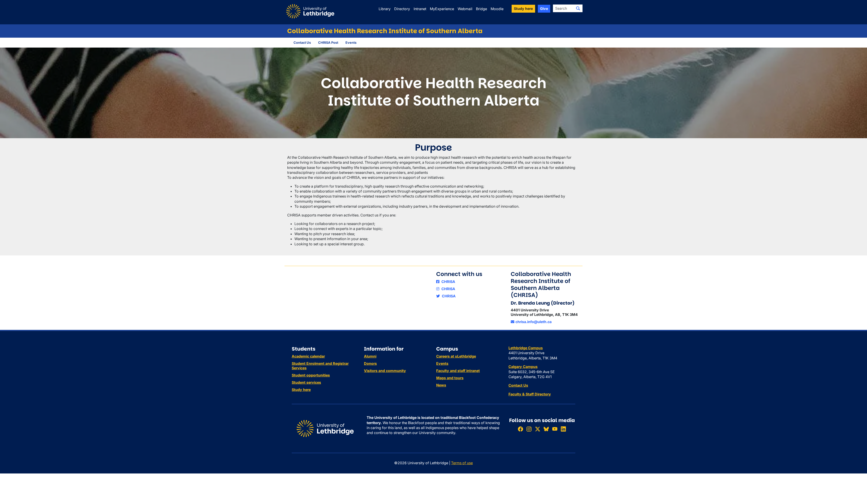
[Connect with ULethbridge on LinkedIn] (563, 429)
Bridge (481, 9)
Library (385, 9)
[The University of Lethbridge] (325, 428)
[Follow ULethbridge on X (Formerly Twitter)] (537, 429)
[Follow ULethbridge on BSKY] (546, 429)
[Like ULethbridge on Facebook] (520, 429)
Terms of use (462, 463)
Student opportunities (311, 375)
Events (351, 42)
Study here (301, 389)
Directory (402, 9)
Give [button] (544, 8)
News (441, 385)
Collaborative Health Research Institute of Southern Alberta (384, 31)
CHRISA (447, 281)
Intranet (420, 9)
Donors (370, 363)
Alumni (370, 356)
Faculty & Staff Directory (529, 394)
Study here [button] (523, 8)
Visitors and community (385, 370)
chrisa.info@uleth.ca (533, 321)
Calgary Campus (523, 366)
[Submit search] (578, 8)
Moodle (497, 9)
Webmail (465, 9)
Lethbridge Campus (525, 348)
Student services (306, 382)
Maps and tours (450, 378)
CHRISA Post (328, 42)
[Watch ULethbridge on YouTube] (554, 429)
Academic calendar (308, 356)
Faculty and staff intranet (458, 370)
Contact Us (302, 42)
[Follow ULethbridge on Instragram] (529, 429)
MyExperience (442, 9)
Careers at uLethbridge (456, 356)
